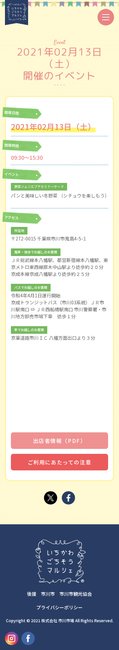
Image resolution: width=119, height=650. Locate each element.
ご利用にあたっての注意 (60, 462)
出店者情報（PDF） (59, 441)
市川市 (48, 593)
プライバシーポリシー (59, 607)
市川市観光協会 (76, 593)
